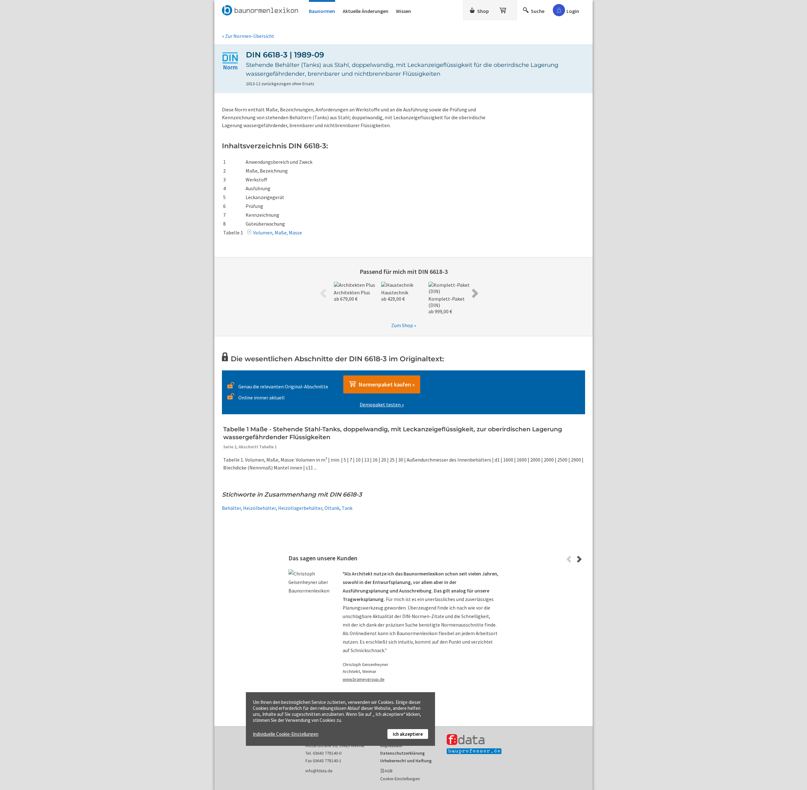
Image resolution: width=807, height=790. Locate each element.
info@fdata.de (319, 771)
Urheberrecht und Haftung (406, 760)
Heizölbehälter (259, 508)
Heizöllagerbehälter (300, 508)
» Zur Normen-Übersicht (248, 36)
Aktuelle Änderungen (365, 11)
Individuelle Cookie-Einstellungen (285, 734)
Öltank (332, 508)
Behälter (231, 508)
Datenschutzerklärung (402, 753)
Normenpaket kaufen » (385, 384)
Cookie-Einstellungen (400, 778)
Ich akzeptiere (408, 734)
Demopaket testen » (382, 404)
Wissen (403, 11)
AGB (388, 771)
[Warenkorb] (503, 9)
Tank (347, 508)
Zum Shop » (403, 325)
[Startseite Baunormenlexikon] (261, 9)
